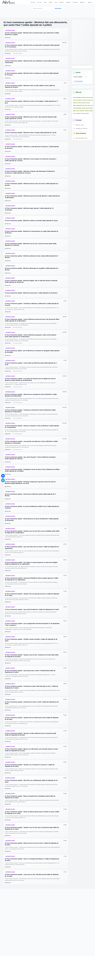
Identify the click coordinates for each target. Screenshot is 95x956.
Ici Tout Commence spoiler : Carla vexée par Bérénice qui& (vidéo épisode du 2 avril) (31, 363)
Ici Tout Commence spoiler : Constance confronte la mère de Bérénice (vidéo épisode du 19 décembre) (30, 411)
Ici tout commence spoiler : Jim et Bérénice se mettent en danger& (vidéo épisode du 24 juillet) (32, 351)
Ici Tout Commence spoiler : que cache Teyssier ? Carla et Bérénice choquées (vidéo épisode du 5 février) (30, 458)
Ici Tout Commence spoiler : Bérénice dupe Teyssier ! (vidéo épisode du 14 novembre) (29, 209)
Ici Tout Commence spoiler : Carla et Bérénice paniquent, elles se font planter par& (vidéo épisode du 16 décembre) (30, 335)
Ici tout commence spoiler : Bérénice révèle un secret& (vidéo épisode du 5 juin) (31, 220)
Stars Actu (8, 37)
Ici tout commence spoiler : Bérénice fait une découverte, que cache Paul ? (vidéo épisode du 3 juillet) (32, 33)
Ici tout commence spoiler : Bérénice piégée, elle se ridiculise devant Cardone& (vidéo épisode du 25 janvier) (31, 281)
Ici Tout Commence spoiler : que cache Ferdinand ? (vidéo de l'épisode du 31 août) (32, 609)
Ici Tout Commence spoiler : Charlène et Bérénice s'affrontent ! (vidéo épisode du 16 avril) (32, 304)
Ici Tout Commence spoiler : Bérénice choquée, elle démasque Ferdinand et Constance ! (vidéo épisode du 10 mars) (30, 172)
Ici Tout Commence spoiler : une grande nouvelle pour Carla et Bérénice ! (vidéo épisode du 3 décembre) (31, 442)
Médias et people (11, 30)
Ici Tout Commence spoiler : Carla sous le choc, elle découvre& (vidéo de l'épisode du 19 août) (32, 875)
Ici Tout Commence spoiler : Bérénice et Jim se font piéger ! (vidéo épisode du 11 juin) (31, 102)
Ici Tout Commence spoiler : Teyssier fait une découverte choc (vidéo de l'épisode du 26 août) (31, 718)
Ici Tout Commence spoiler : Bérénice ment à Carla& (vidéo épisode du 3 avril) (30, 132)
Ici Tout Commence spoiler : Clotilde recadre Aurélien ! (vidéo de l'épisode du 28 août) (31, 640)
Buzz (45, 2)
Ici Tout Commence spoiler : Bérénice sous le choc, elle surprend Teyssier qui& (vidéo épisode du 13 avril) (31, 117)
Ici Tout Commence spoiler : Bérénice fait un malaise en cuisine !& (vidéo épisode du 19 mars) (32, 74)
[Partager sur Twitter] (3, 480)
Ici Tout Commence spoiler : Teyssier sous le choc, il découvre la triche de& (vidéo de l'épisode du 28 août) (32, 655)
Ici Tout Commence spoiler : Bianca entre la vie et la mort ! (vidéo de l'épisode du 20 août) (31, 844)
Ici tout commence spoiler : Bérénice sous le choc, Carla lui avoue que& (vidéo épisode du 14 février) (30, 244)
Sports (89, 2)
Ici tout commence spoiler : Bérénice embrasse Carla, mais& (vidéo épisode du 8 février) (31, 256)
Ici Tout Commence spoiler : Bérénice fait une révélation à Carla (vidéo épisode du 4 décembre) (32, 61)
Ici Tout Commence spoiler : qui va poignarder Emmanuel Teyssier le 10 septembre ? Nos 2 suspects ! (32, 624)
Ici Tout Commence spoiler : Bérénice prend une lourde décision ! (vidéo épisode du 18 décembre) (32, 196)
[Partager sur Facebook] (3, 476)
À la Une (33, 2)
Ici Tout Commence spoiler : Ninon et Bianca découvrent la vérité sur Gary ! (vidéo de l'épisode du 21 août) (32, 812)
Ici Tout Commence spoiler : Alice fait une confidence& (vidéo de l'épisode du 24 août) (31, 781)
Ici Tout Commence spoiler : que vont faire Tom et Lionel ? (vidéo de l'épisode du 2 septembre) (32, 547)
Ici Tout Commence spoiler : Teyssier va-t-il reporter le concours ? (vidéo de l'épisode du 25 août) (29, 765)
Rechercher (58, 8)
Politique (68, 2)
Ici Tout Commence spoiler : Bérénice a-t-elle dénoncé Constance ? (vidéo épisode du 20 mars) (32, 147)
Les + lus (39, 2)
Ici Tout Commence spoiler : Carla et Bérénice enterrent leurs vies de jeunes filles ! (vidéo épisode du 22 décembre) (32, 320)
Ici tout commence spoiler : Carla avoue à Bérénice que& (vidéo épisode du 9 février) (30, 495)
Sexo (56, 2)
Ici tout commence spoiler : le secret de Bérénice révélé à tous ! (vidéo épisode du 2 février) (32, 507)
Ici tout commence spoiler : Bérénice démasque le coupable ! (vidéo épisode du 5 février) (31, 269)
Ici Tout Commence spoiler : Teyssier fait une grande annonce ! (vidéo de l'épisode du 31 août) (32, 594)
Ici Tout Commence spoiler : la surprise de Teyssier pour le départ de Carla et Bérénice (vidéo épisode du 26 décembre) (30, 379)
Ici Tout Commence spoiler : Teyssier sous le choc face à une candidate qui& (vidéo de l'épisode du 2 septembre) (32, 532)
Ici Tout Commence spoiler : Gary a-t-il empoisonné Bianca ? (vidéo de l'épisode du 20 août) (32, 859)
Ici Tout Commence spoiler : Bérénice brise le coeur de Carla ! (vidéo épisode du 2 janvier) (31, 184)
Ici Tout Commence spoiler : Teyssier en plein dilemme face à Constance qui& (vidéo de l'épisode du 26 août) (30, 734)
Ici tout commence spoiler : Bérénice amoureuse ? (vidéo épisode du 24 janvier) (31, 293)
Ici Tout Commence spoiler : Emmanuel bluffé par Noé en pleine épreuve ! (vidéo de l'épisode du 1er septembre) (31, 579)
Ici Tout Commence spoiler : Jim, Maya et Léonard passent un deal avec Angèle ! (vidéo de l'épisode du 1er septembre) (31, 563)
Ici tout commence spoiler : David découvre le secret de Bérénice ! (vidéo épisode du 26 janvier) (31, 519)
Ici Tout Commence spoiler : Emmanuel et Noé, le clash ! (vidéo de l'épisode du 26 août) (32, 702)
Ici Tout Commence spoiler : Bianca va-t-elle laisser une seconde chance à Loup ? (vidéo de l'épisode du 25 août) (31, 750)
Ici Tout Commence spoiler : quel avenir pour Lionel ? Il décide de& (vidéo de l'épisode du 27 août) (30, 671)
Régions (82, 2)
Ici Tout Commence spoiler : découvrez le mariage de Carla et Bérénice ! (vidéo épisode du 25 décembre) (31, 395)
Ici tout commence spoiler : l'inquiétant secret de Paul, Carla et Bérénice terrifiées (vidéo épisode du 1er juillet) (32, 470)
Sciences (61, 2)
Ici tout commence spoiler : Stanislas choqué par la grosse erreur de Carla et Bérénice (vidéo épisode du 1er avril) (30, 482)
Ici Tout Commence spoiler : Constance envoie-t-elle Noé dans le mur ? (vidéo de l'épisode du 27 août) (31, 687)
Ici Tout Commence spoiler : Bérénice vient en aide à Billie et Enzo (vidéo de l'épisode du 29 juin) (30, 86)
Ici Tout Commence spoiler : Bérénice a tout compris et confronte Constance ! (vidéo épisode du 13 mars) (30, 159)
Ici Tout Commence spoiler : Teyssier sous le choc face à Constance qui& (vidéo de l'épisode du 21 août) (32, 828)
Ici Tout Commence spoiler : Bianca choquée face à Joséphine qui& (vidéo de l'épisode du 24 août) (30, 797)
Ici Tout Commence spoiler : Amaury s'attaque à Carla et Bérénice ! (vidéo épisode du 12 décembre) (32, 426)
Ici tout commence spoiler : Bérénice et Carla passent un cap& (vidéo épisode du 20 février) (31, 232)
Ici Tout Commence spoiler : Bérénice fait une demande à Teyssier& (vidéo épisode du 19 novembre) (32, 46)
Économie (75, 2)
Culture (50, 2)
